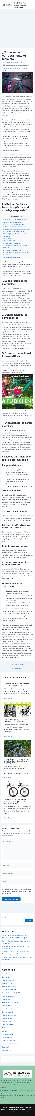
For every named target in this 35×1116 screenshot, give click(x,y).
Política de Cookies (12, 1112)
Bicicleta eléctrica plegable (10, 1002)
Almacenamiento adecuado (12, 257)
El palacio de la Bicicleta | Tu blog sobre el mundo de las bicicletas (20, 4)
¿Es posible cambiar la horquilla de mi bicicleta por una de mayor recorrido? (17, 801)
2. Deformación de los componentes (14, 227)
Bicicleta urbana (7, 1018)
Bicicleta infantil (7, 1009)
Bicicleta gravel (7, 1006)
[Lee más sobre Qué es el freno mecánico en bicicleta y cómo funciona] (17, 709)
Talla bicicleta (6, 1050)
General (4, 1031)
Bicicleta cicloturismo (9, 983)
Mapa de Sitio (24, 1112)
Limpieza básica (8, 238)
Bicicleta (4, 974)
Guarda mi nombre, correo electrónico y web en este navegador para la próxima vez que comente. (16, 891)
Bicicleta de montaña (9, 990)
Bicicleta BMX (6, 977)
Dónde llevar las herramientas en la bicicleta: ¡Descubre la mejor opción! (16, 761)
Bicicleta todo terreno (9, 1015)
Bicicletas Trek (6, 1022)
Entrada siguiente (17, 668)
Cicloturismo (6, 1028)
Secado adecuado (9, 241)
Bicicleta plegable (7, 1012)
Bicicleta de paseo (8, 996)
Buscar (4, 917)
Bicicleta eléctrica (7, 999)
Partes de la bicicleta (9, 1040)
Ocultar (21, 216)
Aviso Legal (30, 1109)
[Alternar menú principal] (31, 5)
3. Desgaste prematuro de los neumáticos (16, 229)
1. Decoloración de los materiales (13, 224)
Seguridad (5, 1047)
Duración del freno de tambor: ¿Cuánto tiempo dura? (16, 685)
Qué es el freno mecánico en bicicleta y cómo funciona (16, 720)
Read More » (8, 698)
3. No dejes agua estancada (12, 250)
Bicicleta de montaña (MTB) (11, 993)
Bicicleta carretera (8, 980)
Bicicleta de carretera (9, 986)
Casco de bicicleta (8, 1025)
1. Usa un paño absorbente (11, 243)
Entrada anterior (17, 664)
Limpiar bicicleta (7, 1034)
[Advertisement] (17, 27)
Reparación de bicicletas (10, 68)
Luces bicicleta (7, 1037)
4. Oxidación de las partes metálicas (14, 231)
